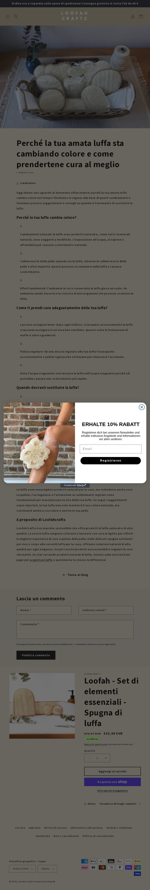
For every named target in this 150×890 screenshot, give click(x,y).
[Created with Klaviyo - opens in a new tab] (75, 485)
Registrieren (110, 460)
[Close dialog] (142, 407)
